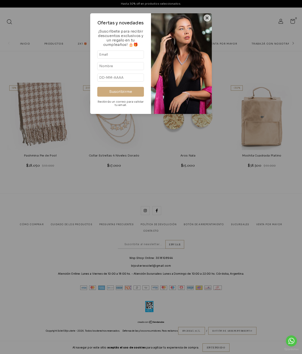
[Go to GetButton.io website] (291, 349)
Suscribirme (120, 91)
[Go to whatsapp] (291, 340)
